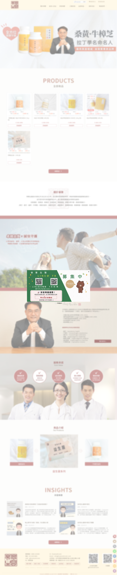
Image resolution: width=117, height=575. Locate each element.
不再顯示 (59, 303)
